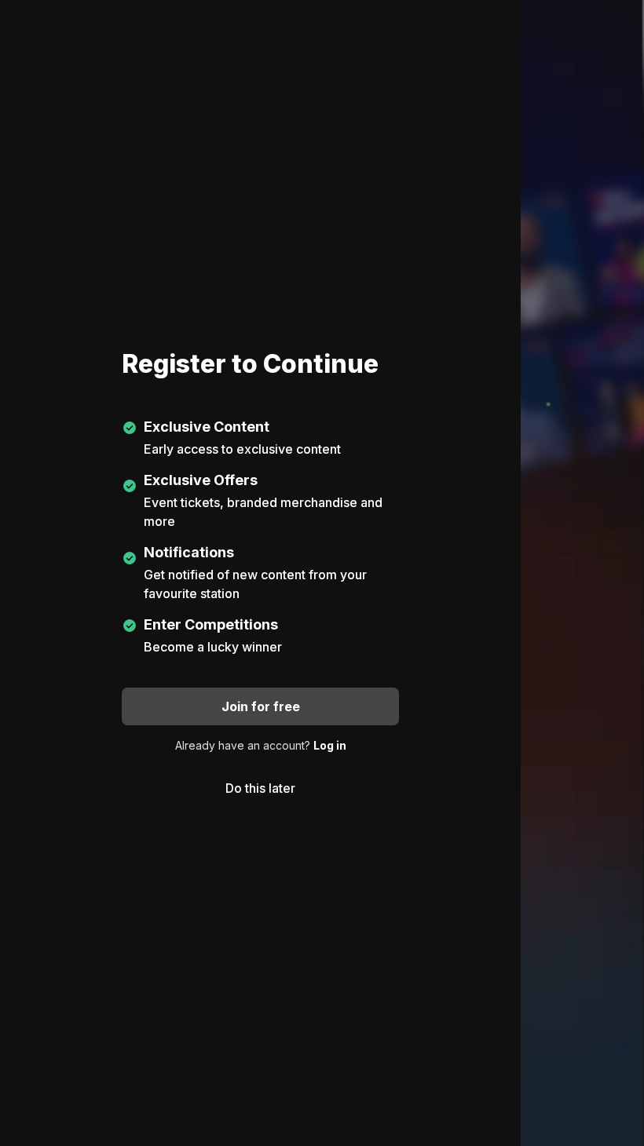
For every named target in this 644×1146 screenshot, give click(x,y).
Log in (329, 745)
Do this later (260, 788)
